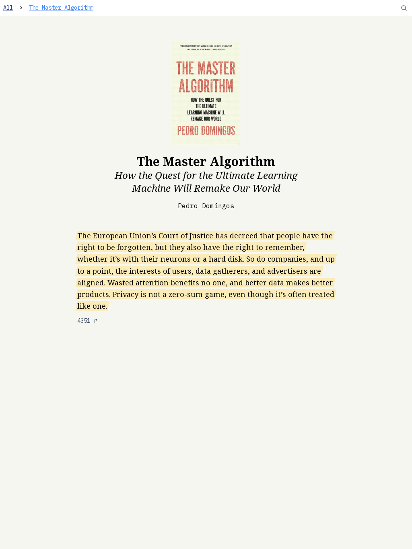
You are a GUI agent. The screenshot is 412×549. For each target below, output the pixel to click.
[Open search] (404, 8)
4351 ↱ (87, 320)
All (8, 7)
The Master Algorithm (61, 7)
